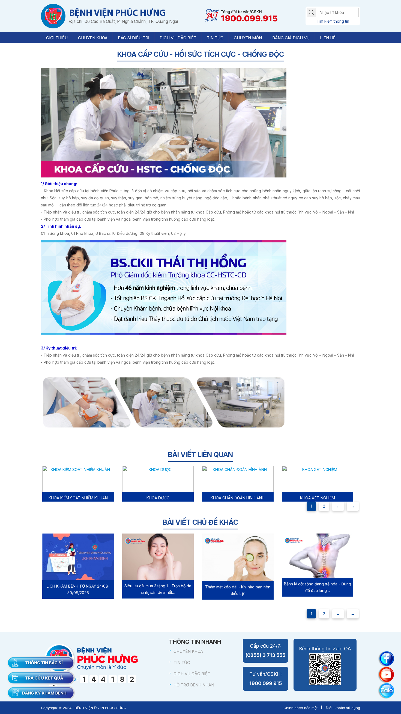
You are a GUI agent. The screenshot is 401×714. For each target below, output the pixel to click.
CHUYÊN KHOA (188, 651)
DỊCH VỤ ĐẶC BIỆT (191, 673)
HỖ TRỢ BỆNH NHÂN (193, 685)
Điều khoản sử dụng (343, 708)
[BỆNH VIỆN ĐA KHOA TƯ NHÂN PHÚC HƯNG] (53, 16)
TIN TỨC (181, 662)
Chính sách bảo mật (300, 708)
